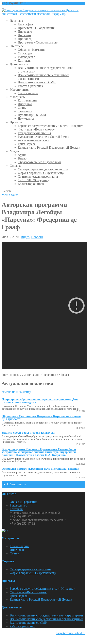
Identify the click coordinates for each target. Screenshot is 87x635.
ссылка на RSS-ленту (16, 392)
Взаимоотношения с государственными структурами (46, 615)
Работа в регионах (30, 86)
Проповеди (25, 38)
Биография (25, 24)
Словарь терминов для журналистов (43, 169)
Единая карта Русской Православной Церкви (49, 147)
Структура (25, 53)
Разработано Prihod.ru (70, 633)
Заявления (25, 111)
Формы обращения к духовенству (41, 173)
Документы (26, 118)
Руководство (26, 57)
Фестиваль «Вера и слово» (36, 129)
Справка (15, 165)
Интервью (25, 31)
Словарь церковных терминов (30, 569)
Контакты (24, 60)
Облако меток (16, 484)
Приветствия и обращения (36, 28)
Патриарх (16, 20)
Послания (24, 35)
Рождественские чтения (34, 133)
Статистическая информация (38, 176)
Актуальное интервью (33, 140)
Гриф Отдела (27, 144)
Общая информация (31, 49)
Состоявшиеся (28, 93)
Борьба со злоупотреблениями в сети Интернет (50, 125)
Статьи (23, 107)
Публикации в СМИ (32, 115)
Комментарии (27, 100)
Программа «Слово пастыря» (38, 42)
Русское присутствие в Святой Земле (43, 136)
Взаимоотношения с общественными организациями (46, 619)
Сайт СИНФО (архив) (33, 180)
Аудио (22, 154)
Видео (22, 158)
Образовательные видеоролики (39, 162)
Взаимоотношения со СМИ (37, 82)
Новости (37, 237)
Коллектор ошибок (31, 183)
